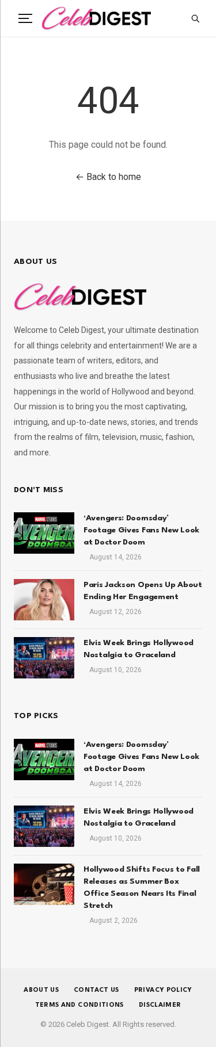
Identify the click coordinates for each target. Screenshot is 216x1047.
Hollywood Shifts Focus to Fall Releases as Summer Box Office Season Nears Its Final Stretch (142, 887)
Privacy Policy (163, 990)
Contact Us (96, 990)
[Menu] (25, 18)
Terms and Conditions (79, 1005)
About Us (41, 990)
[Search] (195, 18)
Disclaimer (160, 1005)
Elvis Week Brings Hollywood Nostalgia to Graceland (139, 649)
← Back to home (108, 176)
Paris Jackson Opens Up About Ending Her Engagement (143, 591)
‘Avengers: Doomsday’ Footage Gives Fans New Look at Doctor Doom (141, 530)
